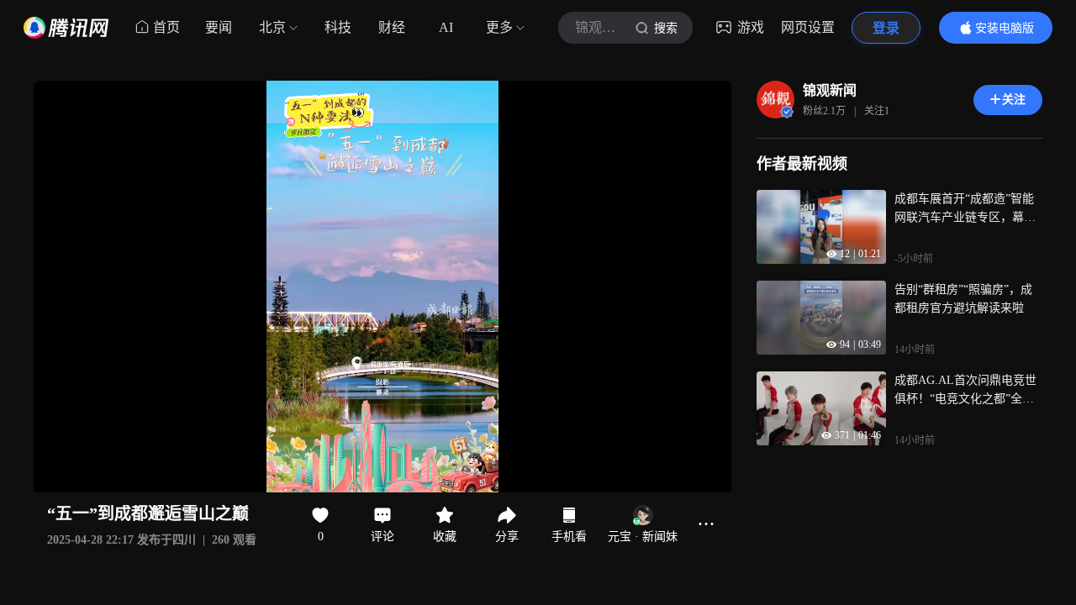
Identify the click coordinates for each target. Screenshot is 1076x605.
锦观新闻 (830, 90)
